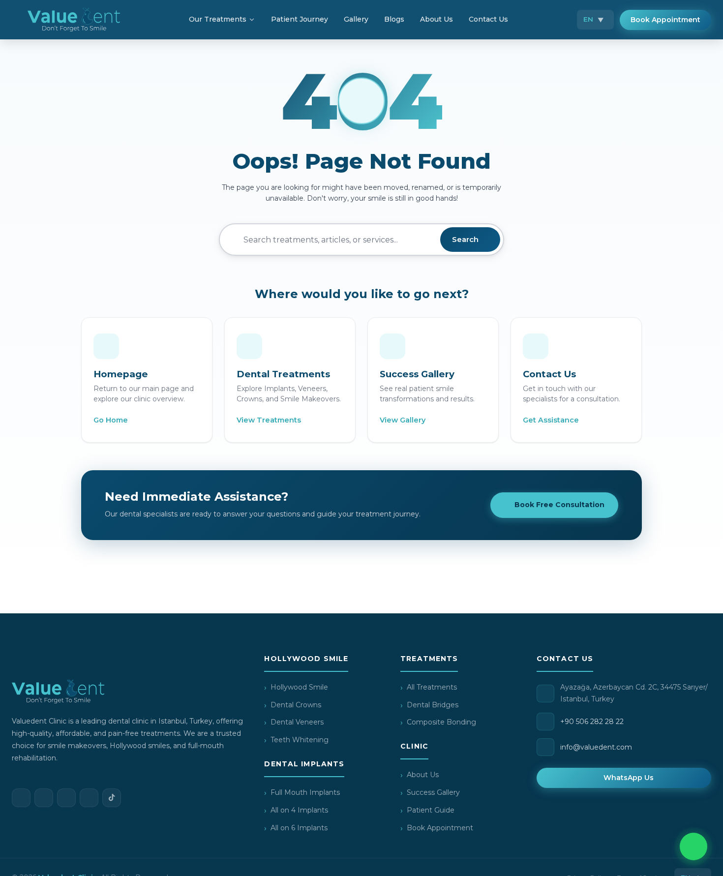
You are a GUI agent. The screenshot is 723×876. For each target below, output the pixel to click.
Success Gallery (433, 792)
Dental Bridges (432, 704)
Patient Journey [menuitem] (299, 19)
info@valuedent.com (596, 747)
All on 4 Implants (299, 810)
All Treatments (432, 687)
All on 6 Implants (299, 827)
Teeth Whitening (300, 739)
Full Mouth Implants (305, 792)
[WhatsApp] (66, 797)
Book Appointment (665, 19)
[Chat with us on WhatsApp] (693, 846)
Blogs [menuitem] (394, 19)
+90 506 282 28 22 (592, 721)
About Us (423, 774)
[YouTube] (89, 797)
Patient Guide (430, 810)
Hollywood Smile (299, 687)
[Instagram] (43, 797)
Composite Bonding (441, 722)
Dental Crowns (296, 704)
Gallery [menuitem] (356, 19)
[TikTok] (111, 797)
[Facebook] (21, 797)
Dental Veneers (297, 722)
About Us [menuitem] (436, 19)
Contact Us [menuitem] (488, 19)
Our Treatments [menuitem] (217, 19)
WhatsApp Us (628, 777)
